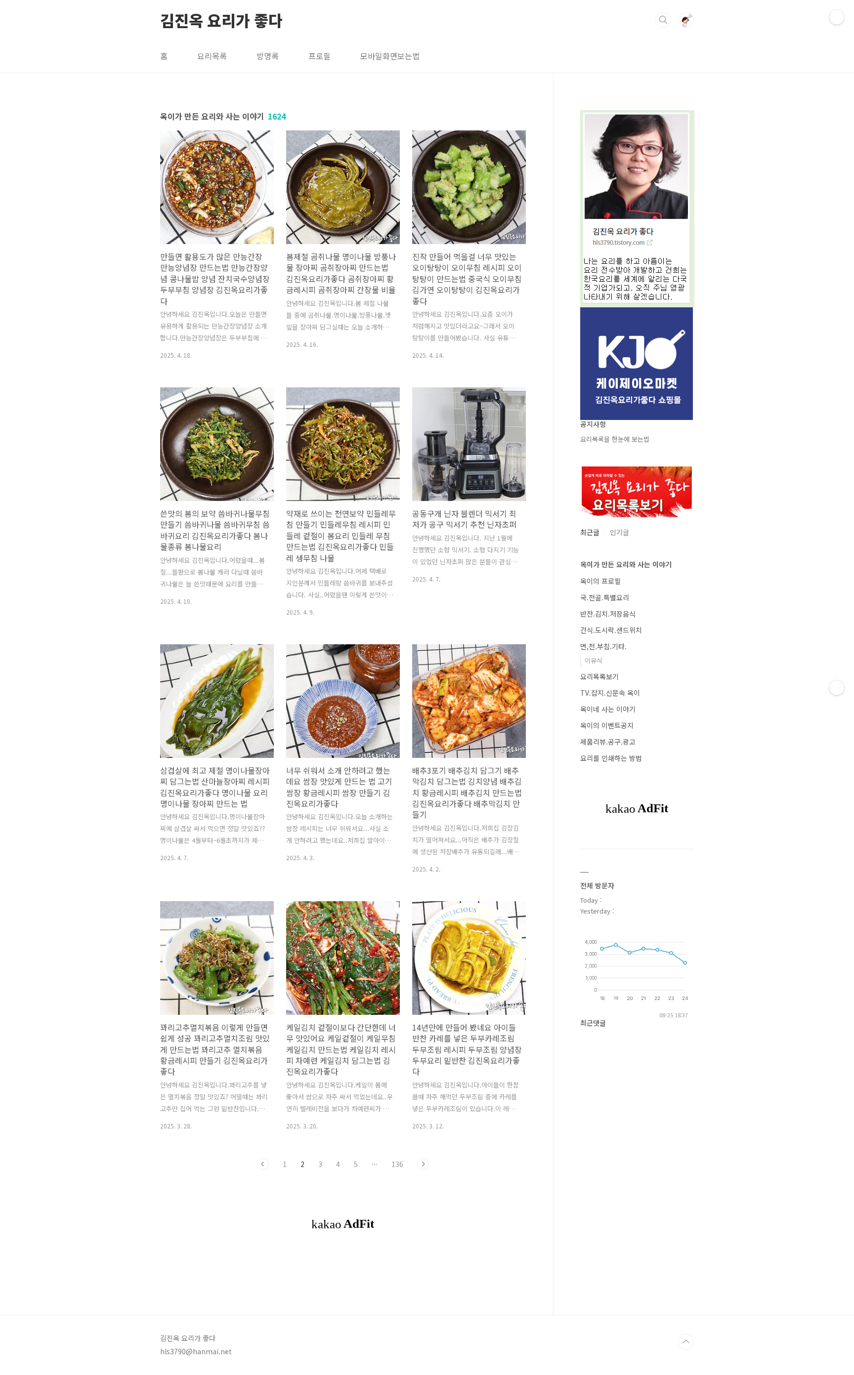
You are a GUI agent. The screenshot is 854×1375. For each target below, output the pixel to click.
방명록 (267, 56)
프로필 (319, 56)
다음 (423, 1164)
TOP (686, 1342)
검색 (663, 19)
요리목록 (212, 56)
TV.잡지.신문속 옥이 (610, 693)
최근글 (589, 532)
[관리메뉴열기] (836, 17)
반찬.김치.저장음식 (608, 614)
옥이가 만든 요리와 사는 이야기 (626, 564)
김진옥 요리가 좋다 (221, 19)
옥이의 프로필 (600, 581)
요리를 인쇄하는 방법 (611, 758)
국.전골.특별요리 (604, 597)
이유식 (593, 660)
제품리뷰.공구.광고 (608, 742)
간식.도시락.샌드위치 (611, 630)
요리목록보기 (599, 676)
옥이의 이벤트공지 (607, 725)
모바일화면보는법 (390, 56)
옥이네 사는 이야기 (608, 709)
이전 (263, 1164)
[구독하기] (836, 687)
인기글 (619, 532)
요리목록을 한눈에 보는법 (614, 439)
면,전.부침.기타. (603, 646)
